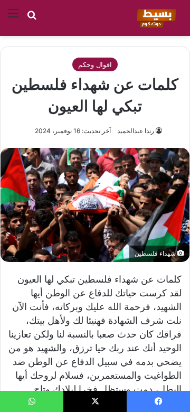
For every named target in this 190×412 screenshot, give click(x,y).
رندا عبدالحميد (135, 131)
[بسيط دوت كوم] (155, 18)
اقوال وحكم (95, 64)
